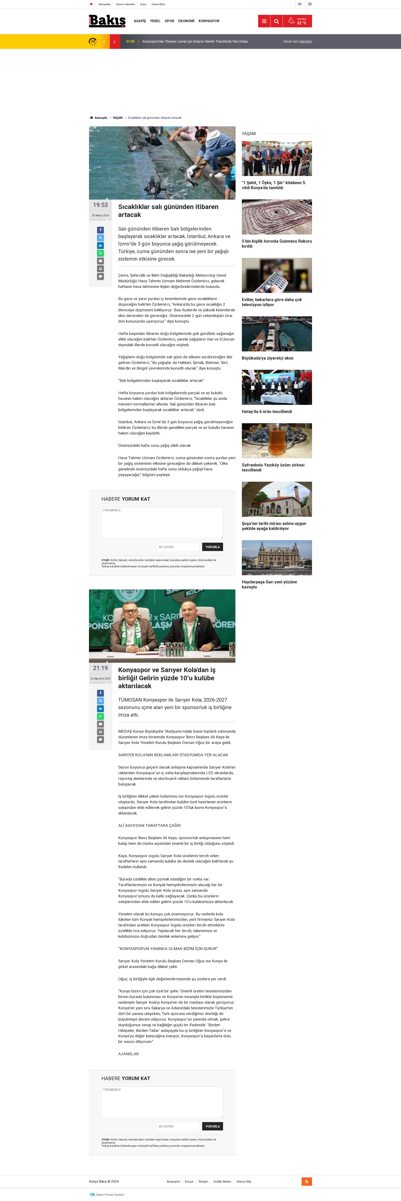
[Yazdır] (100, 268)
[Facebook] (100, 230)
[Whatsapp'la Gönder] (100, 253)
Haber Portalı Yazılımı (110, 1194)
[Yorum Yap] (100, 276)
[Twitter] (100, 237)
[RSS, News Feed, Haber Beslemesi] (307, 1181)
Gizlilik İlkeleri (222, 1181)
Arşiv (143, 4)
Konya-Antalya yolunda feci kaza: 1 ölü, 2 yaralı (176, 41)
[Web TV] (299, 4)
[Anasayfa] (91, 4)
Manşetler (105, 4)
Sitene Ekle (158, 4)
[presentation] (104, 41)
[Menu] (264, 21)
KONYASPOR (209, 21)
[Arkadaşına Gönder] (100, 261)
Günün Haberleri (125, 4)
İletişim (203, 1181)
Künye (189, 1181)
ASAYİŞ (140, 21)
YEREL (155, 21)
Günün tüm (297, 41)
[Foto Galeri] (309, 4)
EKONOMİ (186, 21)
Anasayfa (173, 1181)
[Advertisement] (200, 80)
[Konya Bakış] (107, 21)
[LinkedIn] (100, 245)
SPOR (169, 21)
